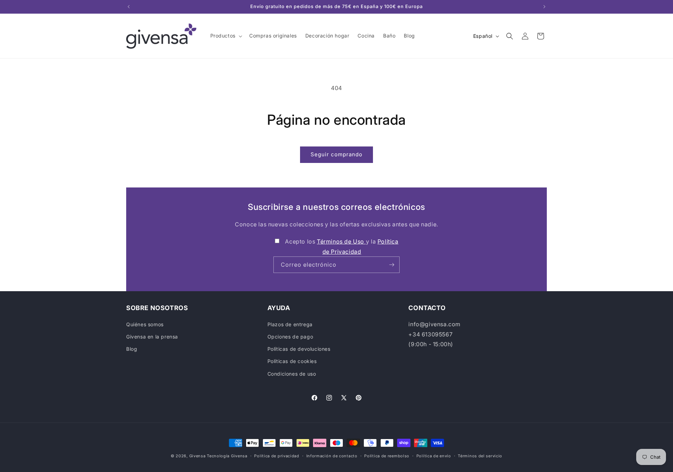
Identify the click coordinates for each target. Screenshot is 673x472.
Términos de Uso (341, 241)
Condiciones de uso (291, 374)
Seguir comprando (336, 154)
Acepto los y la (341, 246)
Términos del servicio (480, 455)
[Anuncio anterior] (128, 6)
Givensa (197, 455)
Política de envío (433, 455)
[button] (225, 35)
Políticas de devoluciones (299, 349)
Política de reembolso (386, 455)
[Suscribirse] (391, 264)
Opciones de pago (290, 337)
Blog (131, 349)
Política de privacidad (276, 455)
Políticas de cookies (292, 361)
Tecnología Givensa (227, 455)
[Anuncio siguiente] (544, 6)
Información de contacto (332, 455)
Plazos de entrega (290, 324)
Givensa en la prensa (152, 337)
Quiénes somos (145, 324)
